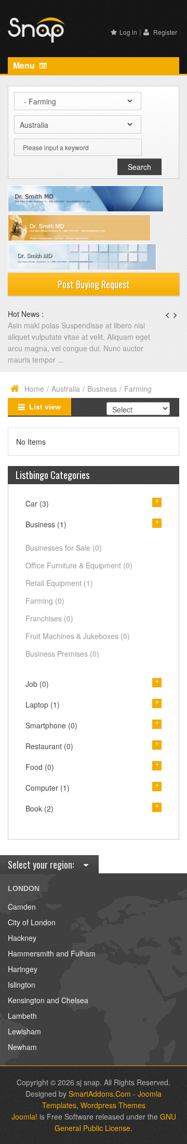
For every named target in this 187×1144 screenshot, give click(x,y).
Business (102, 388)
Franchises (49, 618)
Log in (128, 32)
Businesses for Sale (63, 547)
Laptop (42, 704)
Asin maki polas (34, 325)
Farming (44, 600)
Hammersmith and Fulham (52, 953)
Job (37, 684)
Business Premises (62, 653)
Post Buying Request (94, 284)
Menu (25, 65)
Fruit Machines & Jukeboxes (77, 636)
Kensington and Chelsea (48, 1000)
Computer (47, 787)
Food (39, 767)
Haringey (22, 969)
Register (164, 32)
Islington (21, 984)
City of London (32, 922)
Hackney (22, 938)
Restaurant (49, 746)
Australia (65, 388)
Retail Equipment (59, 583)
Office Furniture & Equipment (78, 565)
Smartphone (51, 725)
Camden (22, 906)
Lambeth (22, 1015)
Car (37, 503)
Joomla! (24, 1116)
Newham (22, 1047)
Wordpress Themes (113, 1105)
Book (39, 808)
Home (34, 388)
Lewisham (24, 1031)
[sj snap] (36, 28)
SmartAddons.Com (100, 1093)
